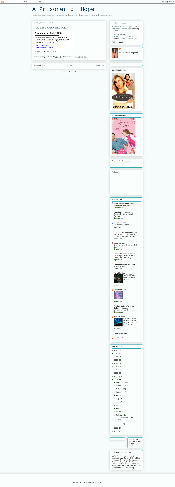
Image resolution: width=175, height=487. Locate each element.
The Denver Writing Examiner (135, 441)
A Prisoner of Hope (63, 9)
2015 (116, 353)
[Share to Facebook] (83, 57)
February (120, 415)
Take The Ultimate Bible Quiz (50, 27)
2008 (116, 376)
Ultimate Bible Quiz (42, 46)
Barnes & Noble (130, 458)
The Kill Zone (119, 317)
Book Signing (120, 462)
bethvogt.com (119, 243)
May (118, 405)
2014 (116, 357)
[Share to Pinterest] (85, 57)
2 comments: (67, 57)
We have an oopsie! (121, 310)
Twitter (124, 34)
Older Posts (99, 66)
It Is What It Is (119, 338)
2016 (116, 350)
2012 (116, 363)
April (118, 408)
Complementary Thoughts (124, 264)
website (121, 42)
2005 (116, 431)
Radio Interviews (123, 466)
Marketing (126, 464)
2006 (116, 428)
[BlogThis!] (79, 57)
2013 (116, 360)
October (119, 389)
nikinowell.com (120, 223)
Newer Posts (39, 66)
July (118, 399)
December (120, 382)
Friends (119, 464)
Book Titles (130, 462)
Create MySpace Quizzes (44, 47)
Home (69, 66)
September (120, 392)
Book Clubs (124, 460)
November (120, 386)
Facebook (115, 38)
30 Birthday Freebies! (122, 225)
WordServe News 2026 (122, 205)
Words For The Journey (125, 468)
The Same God (119, 266)
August (119, 395)
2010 (116, 370)
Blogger (99, 482)
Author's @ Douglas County (123, 457)
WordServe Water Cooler (124, 203)
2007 (116, 380)
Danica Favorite (120, 333)
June (118, 402)
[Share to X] (81, 57)
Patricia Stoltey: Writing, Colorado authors (124, 307)
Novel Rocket (119, 273)
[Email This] (76, 57)
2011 (116, 367)
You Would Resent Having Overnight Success (129, 277)
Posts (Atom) (73, 72)
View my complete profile (128, 53)
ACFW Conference (119, 456)
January (119, 424)
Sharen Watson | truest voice (125, 254)
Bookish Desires (120, 290)
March (118, 412)
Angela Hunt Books (122, 212)
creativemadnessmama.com (125, 232)
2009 (116, 373)
